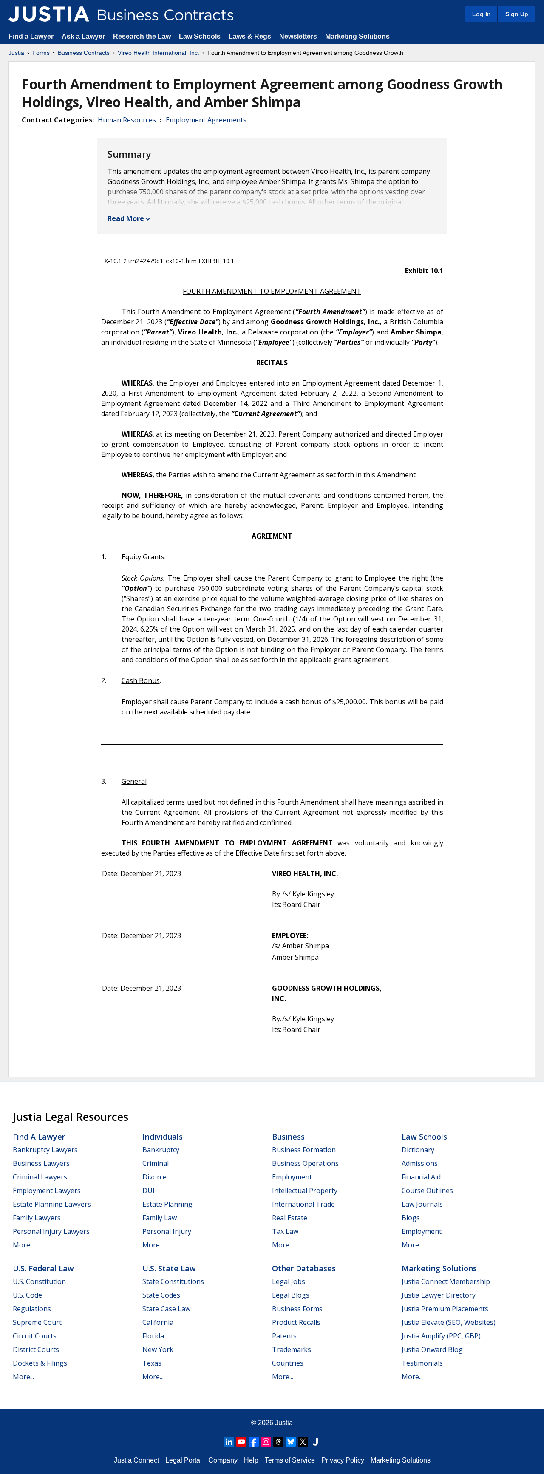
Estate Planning (167, 1204)
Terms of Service (290, 1460)
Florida (153, 1336)
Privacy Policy (342, 1460)
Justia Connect (136, 1460)
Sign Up (516, 14)
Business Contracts (84, 52)
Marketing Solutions (357, 36)
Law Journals (422, 1204)
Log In (481, 14)
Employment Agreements (206, 120)
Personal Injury (166, 1231)
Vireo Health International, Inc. (158, 52)
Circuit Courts (35, 1336)
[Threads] (278, 1442)
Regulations (32, 1308)
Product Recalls (296, 1322)
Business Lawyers (41, 1163)
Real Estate (289, 1217)
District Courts (36, 1349)
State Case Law (166, 1308)
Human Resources (127, 120)
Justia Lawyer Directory (439, 1295)
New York (157, 1349)
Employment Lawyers (47, 1190)
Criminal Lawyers (40, 1177)
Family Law (159, 1217)
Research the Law (142, 36)
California (157, 1322)
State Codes (161, 1295)
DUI (148, 1190)
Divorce (154, 1177)
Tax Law (285, 1231)
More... (23, 1245)
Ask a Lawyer (84, 36)
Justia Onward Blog (432, 1349)
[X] (303, 1442)
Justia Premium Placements (445, 1308)
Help (251, 1460)
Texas (152, 1363)
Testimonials (422, 1363)
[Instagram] (266, 1442)
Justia (16, 52)
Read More (126, 218)
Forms (41, 52)
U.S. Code (27, 1295)
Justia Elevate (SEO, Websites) (449, 1322)
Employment (292, 1177)
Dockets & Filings (40, 1363)
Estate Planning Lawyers (52, 1204)
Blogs (411, 1217)
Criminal (155, 1163)
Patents (284, 1336)
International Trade (303, 1204)
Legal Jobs (288, 1281)
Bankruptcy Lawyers (45, 1149)
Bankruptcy (160, 1149)
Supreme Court (37, 1322)
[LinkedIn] (229, 1442)
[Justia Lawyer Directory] (315, 1442)
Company (223, 1460)
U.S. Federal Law (43, 1268)
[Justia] (48, 14)
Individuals (162, 1136)
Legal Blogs (290, 1295)
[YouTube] (241, 1442)
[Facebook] (254, 1442)
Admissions (420, 1163)
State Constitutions (173, 1281)
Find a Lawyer (31, 36)
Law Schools (200, 36)
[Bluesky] (291, 1442)
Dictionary (418, 1149)
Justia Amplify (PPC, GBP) (441, 1336)
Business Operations (305, 1163)
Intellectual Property (304, 1190)
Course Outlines (427, 1190)
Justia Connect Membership (446, 1281)
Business (288, 1136)
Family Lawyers (37, 1217)
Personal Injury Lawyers (51, 1231)
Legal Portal (183, 1460)
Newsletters (298, 36)
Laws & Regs (250, 36)
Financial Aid (421, 1177)
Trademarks (291, 1349)
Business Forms (297, 1308)
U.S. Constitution (39, 1281)
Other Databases (304, 1268)
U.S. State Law (169, 1268)
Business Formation (304, 1149)
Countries (287, 1363)
